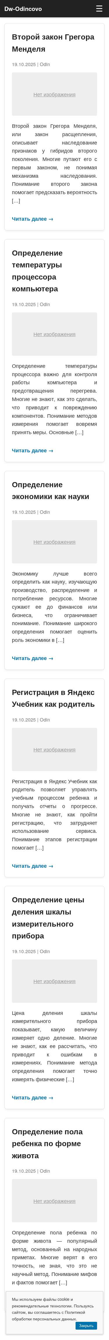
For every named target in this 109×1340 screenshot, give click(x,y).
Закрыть (86, 1326)
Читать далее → (32, 218)
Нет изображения (54, 94)
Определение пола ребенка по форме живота (47, 1143)
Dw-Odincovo (23, 8)
